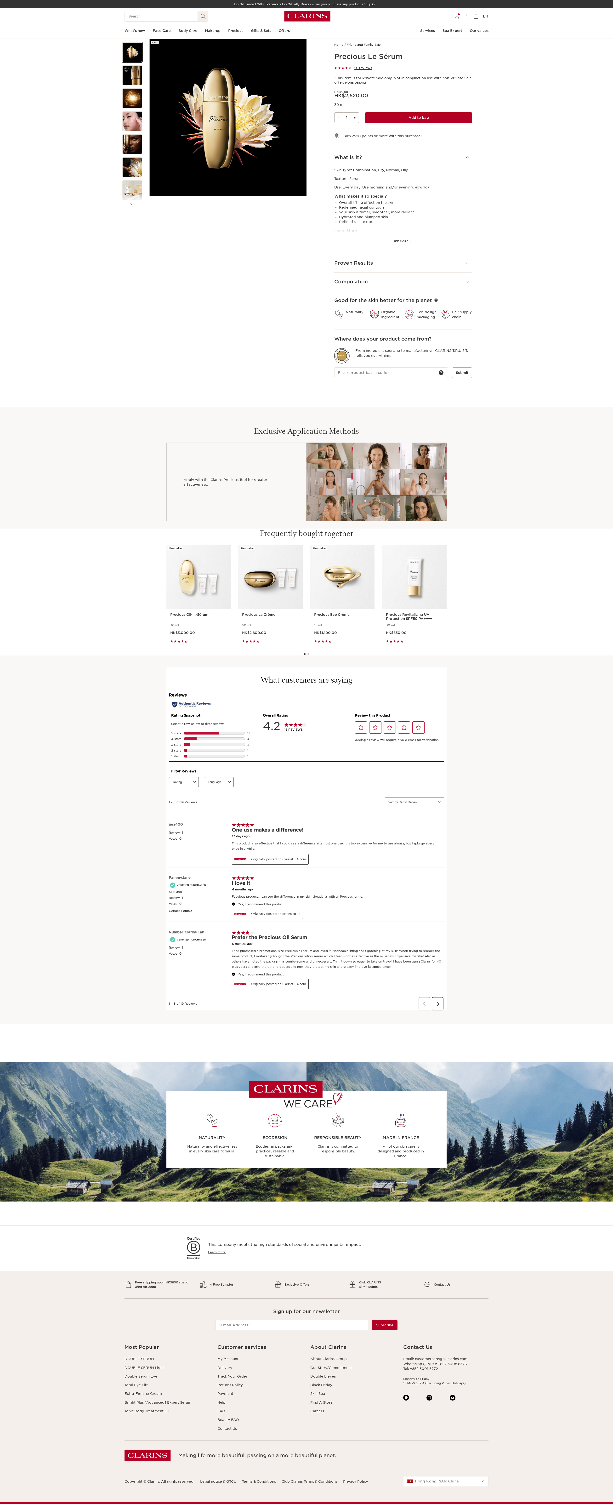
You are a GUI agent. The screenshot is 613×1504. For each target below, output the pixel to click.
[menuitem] (457, 16)
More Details (356, 82)
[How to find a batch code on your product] (441, 373)
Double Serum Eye (141, 1376)
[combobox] (445, 1481)
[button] (132, 52)
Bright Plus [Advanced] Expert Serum (158, 1402)
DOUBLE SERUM (139, 1359)
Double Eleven (323, 1376)
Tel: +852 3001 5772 (420, 1369)
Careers (317, 1411)
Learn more (217, 1252)
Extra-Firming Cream (143, 1394)
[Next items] (132, 204)
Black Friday (321, 1385)
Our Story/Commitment (331, 1368)
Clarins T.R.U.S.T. (451, 351)
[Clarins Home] (307, 16)
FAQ (221, 1411)
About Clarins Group (328, 1359)
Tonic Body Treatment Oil (147, 1411)
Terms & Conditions (259, 1481)
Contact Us (227, 1428)
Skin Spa (317, 1394)
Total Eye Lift (136, 1385)
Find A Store (321, 1402)
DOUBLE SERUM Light (144, 1368)
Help (221, 1402)
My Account (227, 1359)
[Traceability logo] (342, 356)
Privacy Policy (355, 1481)
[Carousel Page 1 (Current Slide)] (305, 654)
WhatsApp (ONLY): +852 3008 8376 (435, 1364)
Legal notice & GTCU (218, 1481)
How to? (422, 187)
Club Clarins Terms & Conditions (309, 1481)
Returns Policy (230, 1385)
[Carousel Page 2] (308, 654)
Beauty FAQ (228, 1420)
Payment (225, 1394)
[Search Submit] (203, 16)
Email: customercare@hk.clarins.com (435, 1359)
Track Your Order (232, 1376)
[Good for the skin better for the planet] (436, 300)
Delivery (224, 1368)
